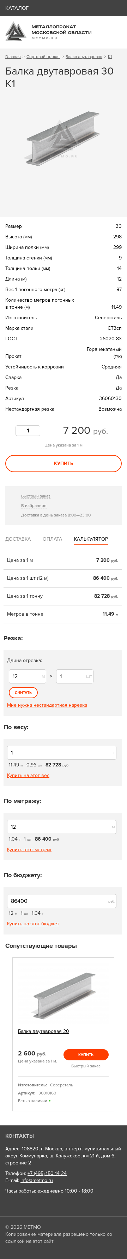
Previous (7, 1034)
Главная (13, 56)
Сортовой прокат (43, 56)
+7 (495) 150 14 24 (47, 1173)
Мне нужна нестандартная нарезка (47, 705)
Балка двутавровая (84, 56)
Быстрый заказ (35, 496)
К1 (110, 56)
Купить (63, 464)
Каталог (17, 8)
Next (119, 1034)
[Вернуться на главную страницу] (48, 40)
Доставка (18, 539)
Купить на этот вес (28, 775)
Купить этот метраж (29, 850)
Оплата (52, 539)
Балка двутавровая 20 (43, 1031)
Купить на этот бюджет (33, 924)
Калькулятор (91, 539)
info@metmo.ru (36, 1180)
